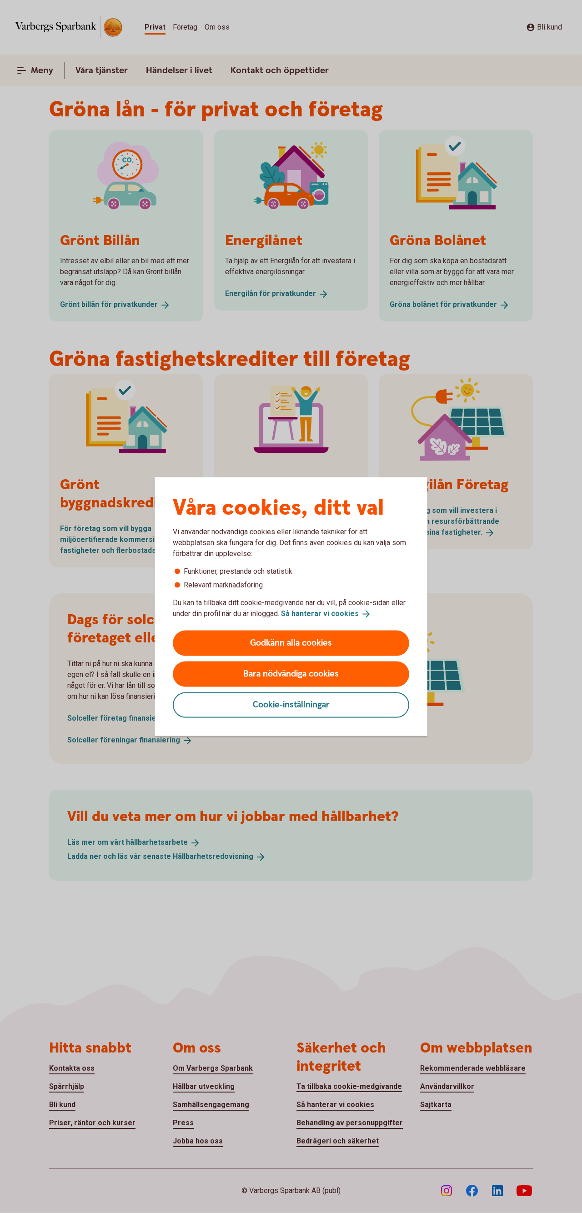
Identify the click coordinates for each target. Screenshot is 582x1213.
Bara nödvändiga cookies (291, 673)
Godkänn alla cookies (291, 642)
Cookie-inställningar (291, 704)
